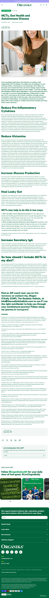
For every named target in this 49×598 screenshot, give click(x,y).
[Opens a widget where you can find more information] (43, 595)
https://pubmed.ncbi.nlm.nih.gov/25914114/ (22, 386)
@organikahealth (18, 471)
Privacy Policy (13, 569)
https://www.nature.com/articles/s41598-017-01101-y (16, 374)
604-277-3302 (5, 563)
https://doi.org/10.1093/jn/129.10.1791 (25, 418)
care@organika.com (6, 558)
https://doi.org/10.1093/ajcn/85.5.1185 (10, 368)
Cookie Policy (28, 569)
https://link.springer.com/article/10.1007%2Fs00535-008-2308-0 (16, 353)
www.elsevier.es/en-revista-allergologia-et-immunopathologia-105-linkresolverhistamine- (21, 360)
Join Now (45, 517)
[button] (11, 1)
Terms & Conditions (5, 569)
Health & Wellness (6, 10)
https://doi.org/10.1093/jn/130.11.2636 (18, 344)
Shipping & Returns (21, 569)
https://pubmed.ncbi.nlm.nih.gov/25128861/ (11, 336)
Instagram (22, 309)
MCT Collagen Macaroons (38, 286)
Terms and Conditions (26, 588)
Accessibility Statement (37, 569)
